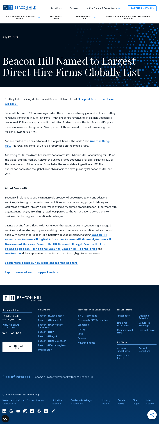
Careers (74, 8)
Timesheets (123, 316)
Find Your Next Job (83, 18)
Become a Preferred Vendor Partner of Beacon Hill (63, 377)
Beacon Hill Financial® (49, 320)
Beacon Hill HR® (46, 332)
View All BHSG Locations (10, 326)
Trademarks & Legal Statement (81, 402)
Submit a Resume (57, 402)
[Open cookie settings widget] (5, 418)
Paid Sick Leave (147, 330)
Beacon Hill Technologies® (52, 345)
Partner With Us (142, 8)
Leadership (83, 325)
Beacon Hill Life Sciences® (52, 341)
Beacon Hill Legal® (47, 336)
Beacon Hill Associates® (51, 316)
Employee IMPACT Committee (93, 320)
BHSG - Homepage (87, 316)
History (81, 329)
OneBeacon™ (45, 350)
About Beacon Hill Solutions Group (19, 18)
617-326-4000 (13, 333)
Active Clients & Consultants (101, 8)
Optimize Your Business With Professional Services (128, 18)
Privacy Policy (106, 402)
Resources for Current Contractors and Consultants (23, 402)
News (80, 334)
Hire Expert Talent (56, 18)
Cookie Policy (121, 402)
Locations (56, 8)
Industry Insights (86, 343)
